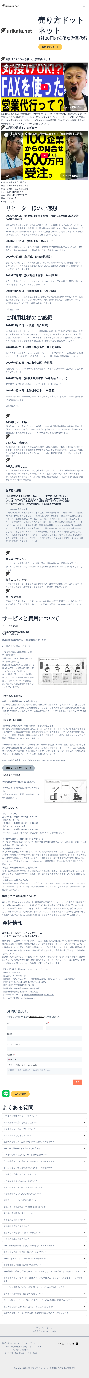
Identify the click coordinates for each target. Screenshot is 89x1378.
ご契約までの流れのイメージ (17, 646)
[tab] (44, 1116)
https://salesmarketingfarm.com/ (39, 994)
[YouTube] (60, 1344)
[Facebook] (66, 1344)
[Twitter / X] (70, 1344)
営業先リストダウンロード (18, 768)
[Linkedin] (63, 1344)
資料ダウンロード (50, 46)
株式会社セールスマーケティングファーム (21, 1343)
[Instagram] (73, 1344)
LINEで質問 (20, 1093)
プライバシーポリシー (44, 1328)
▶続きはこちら (8, 201)
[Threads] (77, 1344)
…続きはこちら (12, 309)
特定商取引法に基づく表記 (44, 1331)
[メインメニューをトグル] (84, 5)
